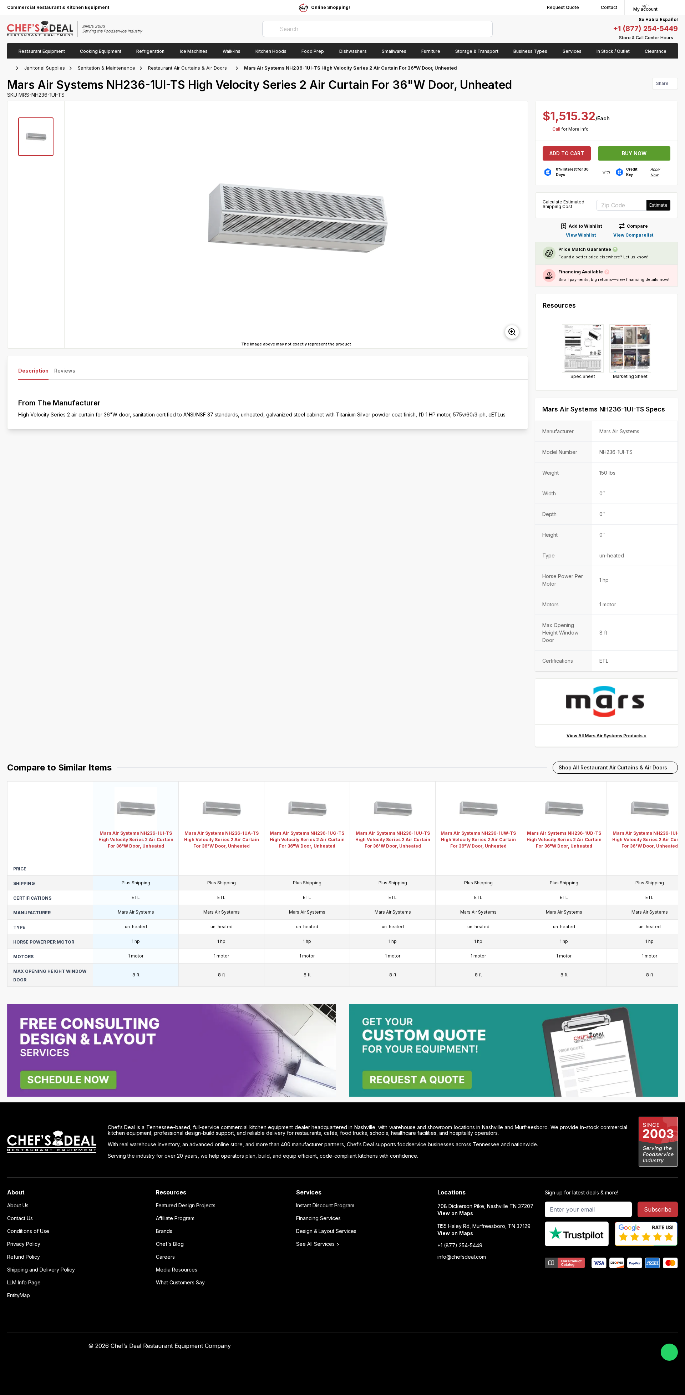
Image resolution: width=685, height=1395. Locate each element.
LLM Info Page (24, 1282)
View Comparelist (633, 235)
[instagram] (513, 1346)
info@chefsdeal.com (461, 1257)
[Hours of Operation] (676, 37)
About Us (18, 1205)
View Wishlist (581, 235)
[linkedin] (499, 1346)
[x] (485, 1346)
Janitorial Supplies (44, 68)
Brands (164, 1231)
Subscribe (657, 1209)
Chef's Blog (170, 1244)
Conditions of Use (28, 1231)
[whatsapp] (669, 1352)
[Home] (10, 68)
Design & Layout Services (326, 1231)
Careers (165, 1257)
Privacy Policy (23, 1244)
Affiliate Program (175, 1218)
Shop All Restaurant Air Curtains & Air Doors (613, 767)
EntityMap (18, 1295)
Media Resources (176, 1270)
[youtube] (471, 1346)
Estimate (658, 205)
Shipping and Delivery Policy (41, 1270)
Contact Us (20, 1218)
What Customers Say (180, 1282)
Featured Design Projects (185, 1205)
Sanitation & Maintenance (106, 68)
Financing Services (318, 1218)
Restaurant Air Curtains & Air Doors (187, 68)
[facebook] (457, 1346)
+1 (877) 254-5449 (645, 28)
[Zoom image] (512, 332)
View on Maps (455, 1213)
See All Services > (318, 1244)
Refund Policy (23, 1257)
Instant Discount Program (325, 1205)
